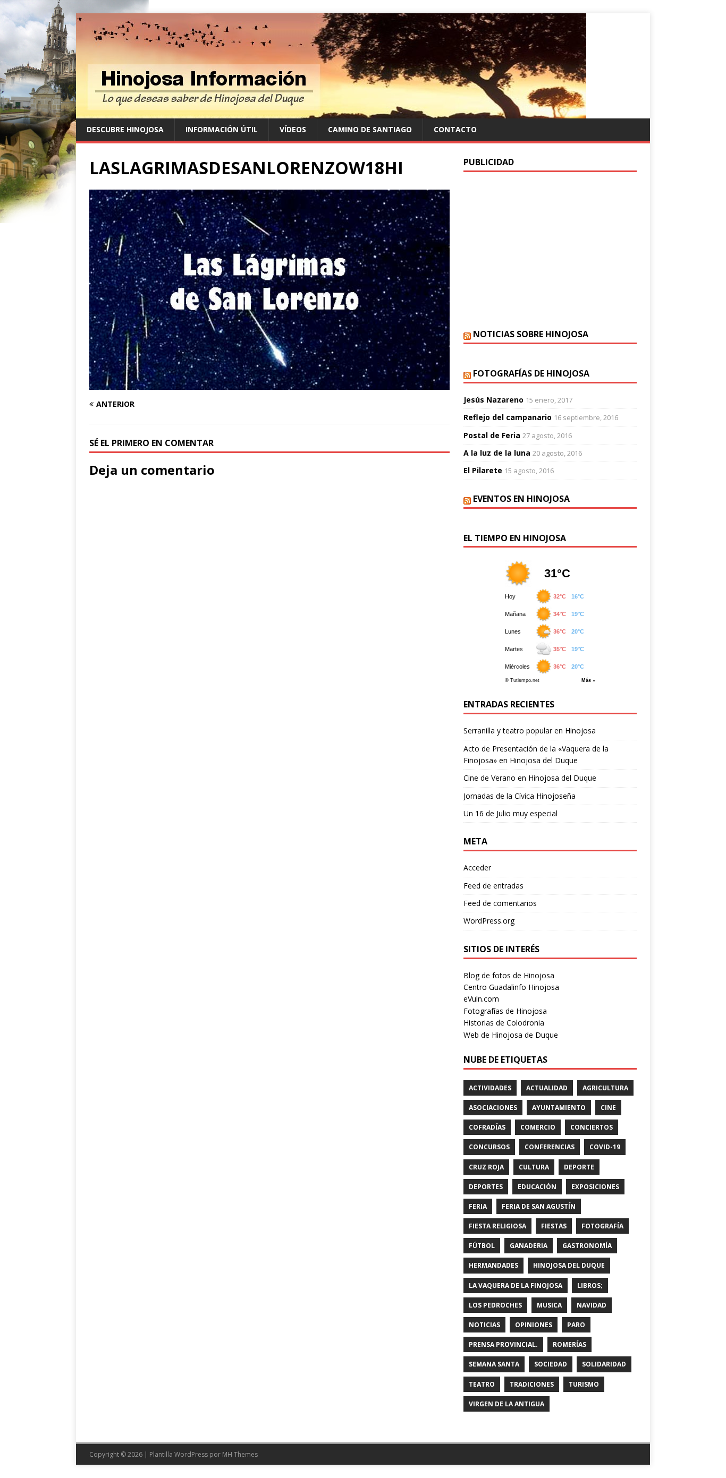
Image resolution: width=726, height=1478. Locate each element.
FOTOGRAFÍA (602, 1226)
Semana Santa (494, 1364)
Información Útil (221, 129)
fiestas (554, 1226)
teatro (482, 1384)
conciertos (591, 1127)
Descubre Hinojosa (125, 129)
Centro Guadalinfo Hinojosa (511, 987)
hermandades (493, 1265)
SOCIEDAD (550, 1364)
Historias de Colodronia (503, 1023)
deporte (579, 1167)
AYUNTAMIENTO (559, 1107)
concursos (489, 1146)
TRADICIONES (532, 1384)
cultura (534, 1167)
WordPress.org (488, 921)
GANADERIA (528, 1245)
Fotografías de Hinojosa (531, 373)
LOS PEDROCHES (495, 1305)
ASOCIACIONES (493, 1107)
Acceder (477, 867)
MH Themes (240, 1454)
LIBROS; (590, 1285)
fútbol (482, 1245)
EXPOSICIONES (595, 1186)
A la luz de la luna (496, 453)
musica (549, 1305)
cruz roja (486, 1167)
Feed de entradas (493, 886)
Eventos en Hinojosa (521, 499)
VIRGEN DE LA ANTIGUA (506, 1403)
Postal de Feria (491, 435)
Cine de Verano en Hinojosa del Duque (529, 778)
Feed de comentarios (500, 903)
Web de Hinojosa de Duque (510, 1035)
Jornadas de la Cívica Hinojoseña (519, 796)
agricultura (605, 1087)
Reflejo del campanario (507, 417)
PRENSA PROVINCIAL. (503, 1344)
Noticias (484, 1324)
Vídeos (293, 129)
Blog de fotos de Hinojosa (508, 975)
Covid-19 (604, 1146)
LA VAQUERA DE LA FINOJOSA (515, 1285)
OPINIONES (533, 1324)
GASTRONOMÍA (587, 1245)
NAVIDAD (591, 1305)
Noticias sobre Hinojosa (530, 334)
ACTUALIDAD (547, 1087)
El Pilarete (482, 470)
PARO (576, 1324)
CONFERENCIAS (550, 1146)
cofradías (487, 1127)
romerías (569, 1344)
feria (478, 1206)
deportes (486, 1186)
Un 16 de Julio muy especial (510, 813)
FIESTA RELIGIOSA (497, 1226)
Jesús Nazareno (493, 400)
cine (608, 1107)
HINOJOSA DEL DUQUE (569, 1265)
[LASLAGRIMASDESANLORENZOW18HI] (269, 384)
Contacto (455, 129)
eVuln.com (481, 999)
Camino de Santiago (370, 129)
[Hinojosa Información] (331, 112)
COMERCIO (537, 1127)
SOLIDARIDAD (604, 1364)
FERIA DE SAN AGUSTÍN (539, 1206)
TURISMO (584, 1384)
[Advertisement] (550, 249)
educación (537, 1186)
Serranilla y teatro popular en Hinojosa (529, 730)
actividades (490, 1087)
